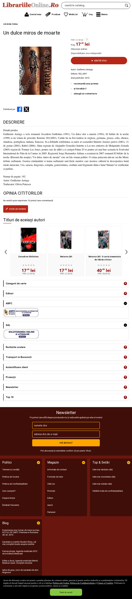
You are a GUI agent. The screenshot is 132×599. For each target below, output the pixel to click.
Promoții (51, 491)
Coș (88, 14)
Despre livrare (8, 498)
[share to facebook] (19, 109)
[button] (102, 14)
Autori (50, 505)
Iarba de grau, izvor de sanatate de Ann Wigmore (20, 571)
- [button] (125, 303)
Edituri (50, 498)
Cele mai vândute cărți (102, 469)
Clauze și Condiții (105, 582)
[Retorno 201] (66, 240)
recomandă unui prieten (86, 83)
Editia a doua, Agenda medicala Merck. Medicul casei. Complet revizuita (20, 561)
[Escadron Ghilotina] (28, 240)
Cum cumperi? (9, 491)
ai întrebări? (80, 88)
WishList (73, 14)
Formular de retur (55, 477)
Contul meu (35, 14)
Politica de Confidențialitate (82, 582)
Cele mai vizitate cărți (102, 484)
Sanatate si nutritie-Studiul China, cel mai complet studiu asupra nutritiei (19, 543)
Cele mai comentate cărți (103, 477)
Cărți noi (51, 484)
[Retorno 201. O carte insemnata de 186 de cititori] (104, 240)
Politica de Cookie (61, 582)
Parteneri (51, 512)
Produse (56, 14)
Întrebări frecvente (10, 505)
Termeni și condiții (10, 469)
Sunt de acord (66, 592)
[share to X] (26, 109)
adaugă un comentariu (85, 93)
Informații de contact (57, 469)
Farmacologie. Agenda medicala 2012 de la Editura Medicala (19, 552)
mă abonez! (66, 442)
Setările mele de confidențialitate (107, 491)
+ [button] (125, 283)
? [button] (86, 39)
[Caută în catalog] (126, 5)
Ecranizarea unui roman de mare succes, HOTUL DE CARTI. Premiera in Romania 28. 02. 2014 (21, 532)
